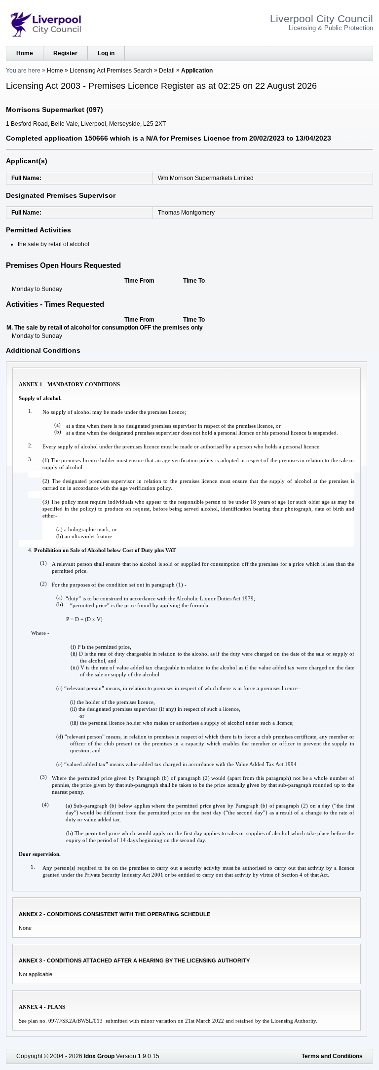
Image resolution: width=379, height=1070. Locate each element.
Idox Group (99, 1056)
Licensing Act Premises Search (111, 70)
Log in (106, 53)
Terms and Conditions (332, 1056)
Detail (167, 70)
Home (24, 53)
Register (65, 53)
